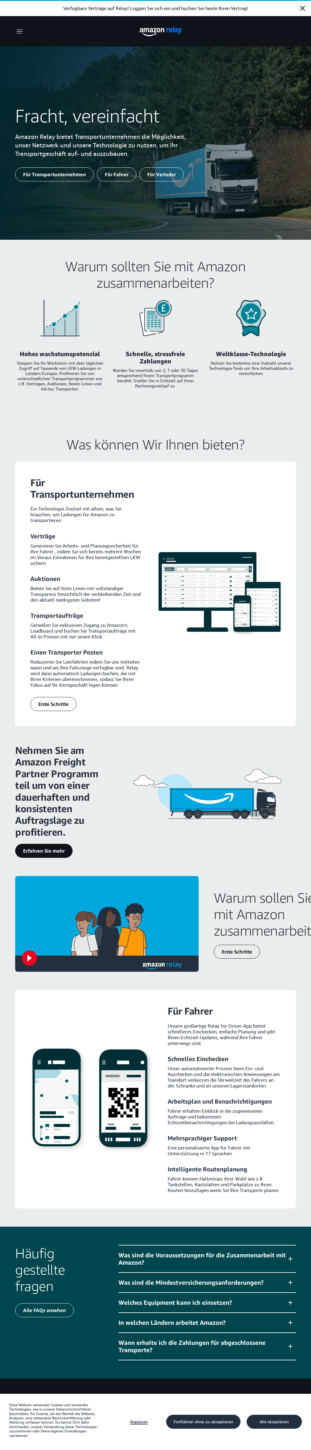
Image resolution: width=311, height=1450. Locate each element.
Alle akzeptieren (274, 1421)
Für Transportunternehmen (54, 174)
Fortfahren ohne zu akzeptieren (203, 1421)
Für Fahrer (116, 174)
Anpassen (139, 1421)
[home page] (161, 31)
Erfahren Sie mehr (44, 851)
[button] (207, 1259)
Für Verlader (161, 174)
